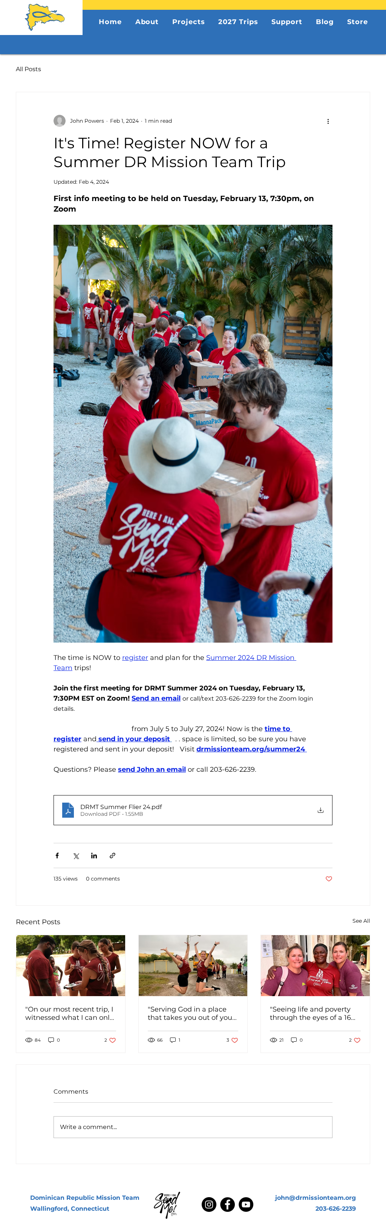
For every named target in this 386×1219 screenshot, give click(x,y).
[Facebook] (227, 1204)
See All (361, 920)
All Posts (28, 69)
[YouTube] (246, 1204)
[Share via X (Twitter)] (75, 855)
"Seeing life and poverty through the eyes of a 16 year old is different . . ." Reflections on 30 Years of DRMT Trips (313, 1013)
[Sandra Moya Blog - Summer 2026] (315, 965)
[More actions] (327, 120)
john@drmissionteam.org (315, 1197)
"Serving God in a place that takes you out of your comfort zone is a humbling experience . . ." (191, 1013)
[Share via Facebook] (57, 855)
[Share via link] (112, 855)
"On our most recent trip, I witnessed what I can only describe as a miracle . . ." (69, 1013)
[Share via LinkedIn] (94, 855)
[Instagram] (209, 1204)
